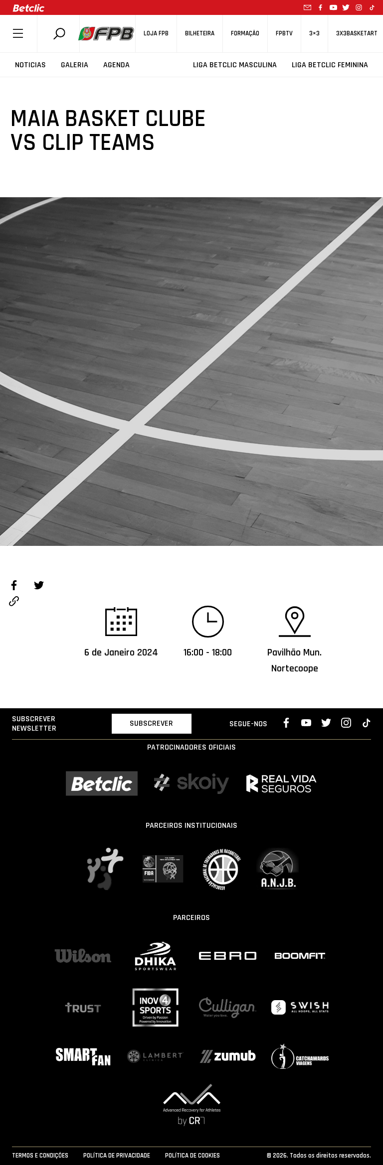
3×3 (314, 33)
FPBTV (284, 33)
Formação (245, 33)
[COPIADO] (14, 603)
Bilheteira (199, 33)
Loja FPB (156, 33)
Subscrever (151, 723)
